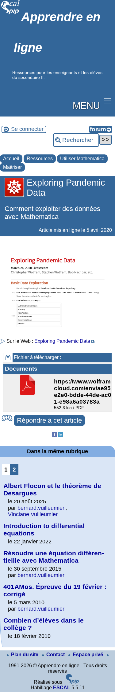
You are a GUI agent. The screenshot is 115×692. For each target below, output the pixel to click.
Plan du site (25, 654)
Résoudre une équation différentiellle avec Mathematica (53, 557)
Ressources (40, 158)
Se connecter (27, 129)
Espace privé (88, 654)
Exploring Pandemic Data (62, 341)
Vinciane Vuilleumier (33, 514)
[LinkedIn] (60, 435)
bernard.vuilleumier (40, 508)
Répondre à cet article (49, 420)
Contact (56, 654)
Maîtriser (12, 167)
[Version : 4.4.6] (72, 682)
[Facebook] (54, 435)
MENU (86, 105)
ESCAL (61, 687)
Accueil (11, 158)
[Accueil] (10, 13)
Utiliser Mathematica (82, 158)
